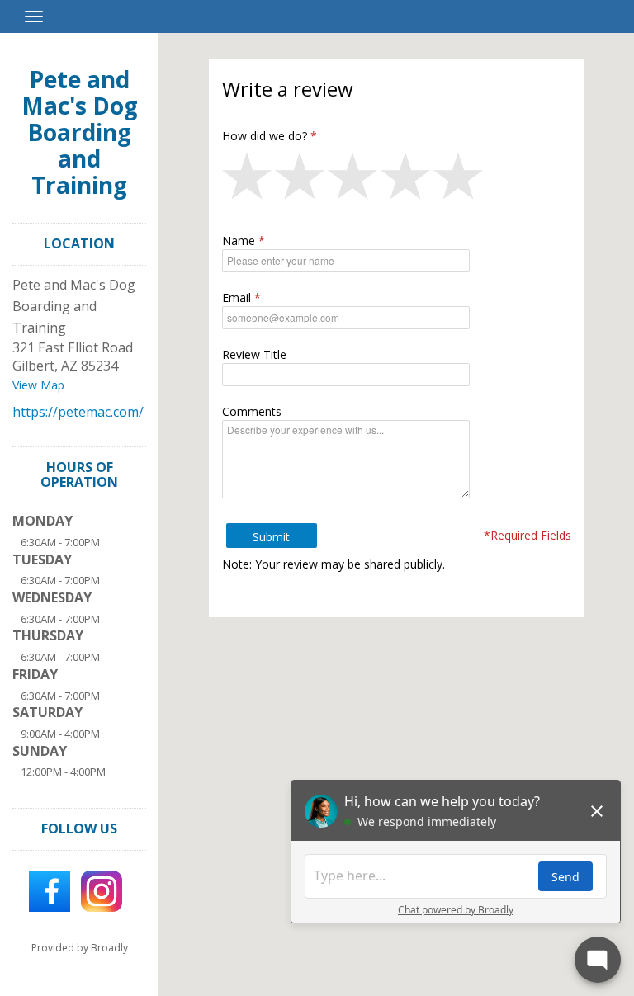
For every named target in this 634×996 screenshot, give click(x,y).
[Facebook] (49, 889)
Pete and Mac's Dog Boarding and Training (79, 132)
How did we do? (264, 136)
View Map (38, 385)
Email (236, 297)
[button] (248, 179)
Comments (252, 411)
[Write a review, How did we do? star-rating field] (396, 179)
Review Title (254, 354)
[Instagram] (101, 889)
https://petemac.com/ (78, 412)
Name (238, 240)
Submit (271, 537)
